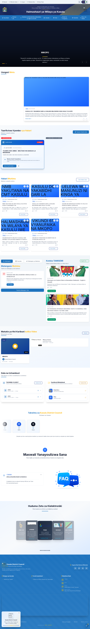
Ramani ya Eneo (84, 621)
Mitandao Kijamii (14, 2)
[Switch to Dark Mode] (79, 2)
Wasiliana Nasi (32, 2)
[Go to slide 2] (5, 63)
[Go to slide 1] (2, 63)
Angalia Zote (83, 260)
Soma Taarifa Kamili (9, 165)
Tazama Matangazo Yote (22, 290)
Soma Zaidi (29, 118)
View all (85, 333)
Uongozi (23, 2)
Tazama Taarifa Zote (81, 132)
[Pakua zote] (38, 390)
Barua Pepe (41, 2)
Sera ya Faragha (66, 622)
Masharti (75, 621)
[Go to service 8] (50, 550)
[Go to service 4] (43, 550)
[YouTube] (75, 568)
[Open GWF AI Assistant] (86, 625)
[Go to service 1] (39, 550)
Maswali (5, 2)
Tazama (11, 284)
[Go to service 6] (47, 550)
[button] (22, 479)
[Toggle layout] (19, 613)
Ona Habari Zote (82, 179)
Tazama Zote (38, 382)
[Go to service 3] (42, 550)
